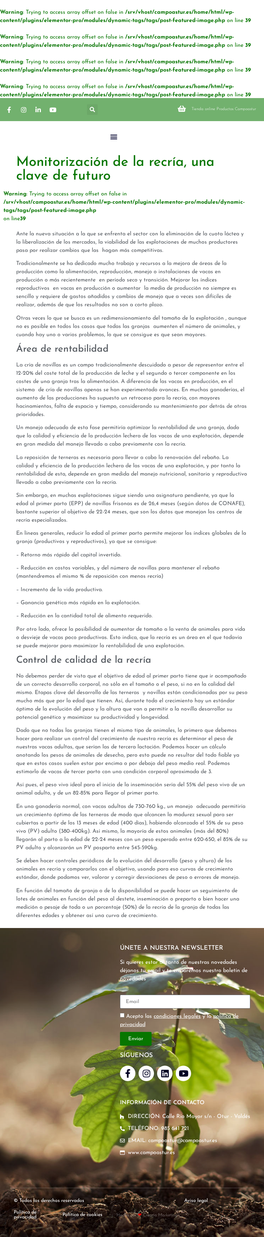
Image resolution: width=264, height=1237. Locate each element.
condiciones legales (177, 1016)
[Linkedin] (165, 1073)
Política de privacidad (25, 1215)
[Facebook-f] (127, 1073)
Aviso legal (196, 1200)
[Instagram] (146, 1073)
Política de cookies (82, 1214)
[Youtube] (183, 1073)
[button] (92, 109)
